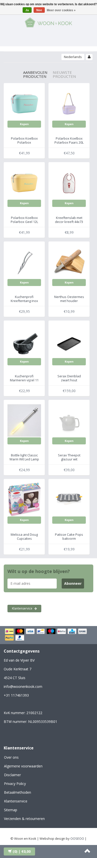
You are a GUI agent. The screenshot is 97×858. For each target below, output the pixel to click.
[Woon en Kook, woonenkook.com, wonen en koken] (48, 21)
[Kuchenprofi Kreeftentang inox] (24, 261)
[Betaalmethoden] (48, 635)
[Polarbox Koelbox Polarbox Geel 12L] (24, 182)
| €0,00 (22, 851)
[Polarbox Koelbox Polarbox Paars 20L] (69, 103)
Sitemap (10, 809)
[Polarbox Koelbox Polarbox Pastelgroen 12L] (24, 103)
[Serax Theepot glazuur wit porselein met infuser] (69, 420)
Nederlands (73, 57)
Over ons (11, 757)
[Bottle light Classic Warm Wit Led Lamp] (24, 420)
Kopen (24, 124)
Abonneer (73, 583)
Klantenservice (22, 608)
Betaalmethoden (17, 792)
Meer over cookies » (61, 10)
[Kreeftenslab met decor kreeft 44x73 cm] (69, 182)
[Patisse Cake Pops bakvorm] (69, 499)
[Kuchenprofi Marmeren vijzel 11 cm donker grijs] (24, 341)
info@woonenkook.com (23, 686)
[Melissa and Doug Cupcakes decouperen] (24, 499)
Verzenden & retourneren (24, 818)
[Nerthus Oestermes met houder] (69, 261)
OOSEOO (77, 838)
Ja (27, 10)
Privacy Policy (15, 783)
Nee (39, 10)
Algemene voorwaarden (23, 766)
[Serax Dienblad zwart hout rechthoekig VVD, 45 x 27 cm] (69, 341)
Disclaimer (12, 774)
